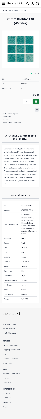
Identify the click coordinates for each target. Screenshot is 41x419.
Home (5, 10)
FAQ (4, 354)
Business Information (11, 374)
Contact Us (7, 383)
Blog (4, 407)
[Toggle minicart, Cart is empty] (38, 4)
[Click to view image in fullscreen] (20, 49)
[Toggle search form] (28, 4)
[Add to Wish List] (37, 110)
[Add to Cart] (36, 101)
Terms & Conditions (10, 359)
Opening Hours (8, 378)
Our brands (7, 398)
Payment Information (11, 345)
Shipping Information (11, 350)
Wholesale (7, 402)
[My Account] (33, 4)
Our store (6, 393)
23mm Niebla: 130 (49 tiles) (18, 10)
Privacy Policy (8, 363)
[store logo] (16, 3)
